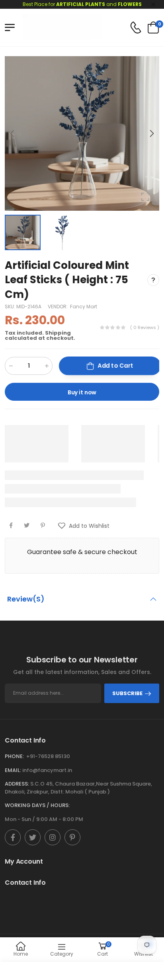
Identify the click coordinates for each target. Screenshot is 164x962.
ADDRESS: (17, 784)
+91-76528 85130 (48, 756)
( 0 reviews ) (144, 327)
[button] (151, 133)
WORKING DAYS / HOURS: (37, 805)
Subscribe (127, 693)
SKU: (10, 306)
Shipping (58, 333)
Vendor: (58, 306)
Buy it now (82, 392)
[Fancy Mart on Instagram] (53, 837)
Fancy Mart (83, 306)
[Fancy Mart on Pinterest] (72, 837)
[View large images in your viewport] (145, 197)
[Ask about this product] (153, 280)
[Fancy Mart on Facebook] (13, 837)
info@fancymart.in (47, 770)
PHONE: (14, 756)
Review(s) (26, 599)
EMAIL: (13, 770)
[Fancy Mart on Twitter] (33, 837)
